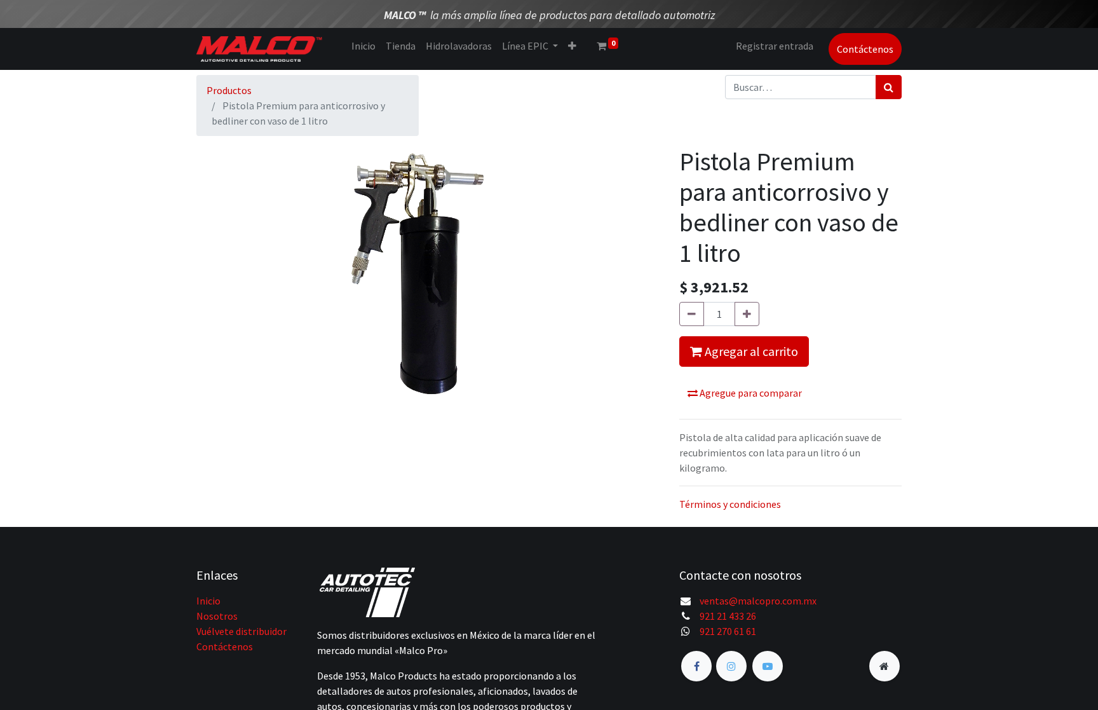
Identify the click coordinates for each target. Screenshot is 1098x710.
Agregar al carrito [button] (750, 351)
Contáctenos (865, 49)
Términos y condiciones (730, 504)
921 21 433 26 (728, 616)
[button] (572, 45)
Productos (229, 90)
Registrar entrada (774, 45)
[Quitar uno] (691, 314)
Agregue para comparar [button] (750, 392)
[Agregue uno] (747, 314)
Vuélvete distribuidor (241, 631)
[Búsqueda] (889, 87)
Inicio (208, 600)
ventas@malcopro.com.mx (758, 600)
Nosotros (217, 616)
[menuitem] (363, 45)
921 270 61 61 (728, 631)
